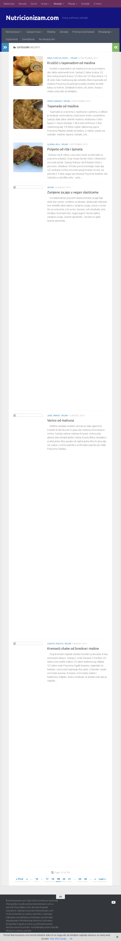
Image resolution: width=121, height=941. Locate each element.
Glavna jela (53, 144)
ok (71, 938)
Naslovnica (9, 3)
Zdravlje (64, 31)
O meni (97, 3)
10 (36, 879)
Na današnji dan (47, 39)
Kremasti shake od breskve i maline (73, 648)
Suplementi (12, 39)
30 (80, 879)
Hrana (44, 3)
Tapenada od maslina (63, 106)
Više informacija (58, 938)
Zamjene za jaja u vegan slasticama (72, 192)
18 (52, 879)
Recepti (58, 3)
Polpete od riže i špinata (65, 149)
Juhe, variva (53, 415)
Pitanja (71, 3)
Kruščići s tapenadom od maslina (71, 63)
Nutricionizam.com (32, 17)
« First (19, 879)
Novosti (22, 3)
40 (85, 879)
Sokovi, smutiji (55, 643)
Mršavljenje (104, 31)
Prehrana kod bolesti (83, 31)
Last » (102, 879)
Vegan (74, 58)
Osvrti (34, 3)
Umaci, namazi (54, 101)
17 (47, 879)
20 (64, 879)
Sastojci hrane (33, 31)
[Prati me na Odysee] (113, 902)
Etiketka (51, 31)
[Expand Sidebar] (5, 47)
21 (69, 879)
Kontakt (85, 3)
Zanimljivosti (28, 39)
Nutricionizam (13, 31)
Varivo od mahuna (60, 420)
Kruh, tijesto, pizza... (58, 58)
